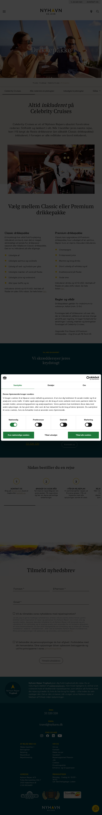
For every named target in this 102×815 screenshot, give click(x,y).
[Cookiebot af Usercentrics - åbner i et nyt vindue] (88, 378)
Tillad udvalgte (51, 435)
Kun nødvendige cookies (18, 435)
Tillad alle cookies (83, 435)
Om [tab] (84, 385)
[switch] (38, 425)
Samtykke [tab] (17, 385)
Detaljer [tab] (51, 385)
